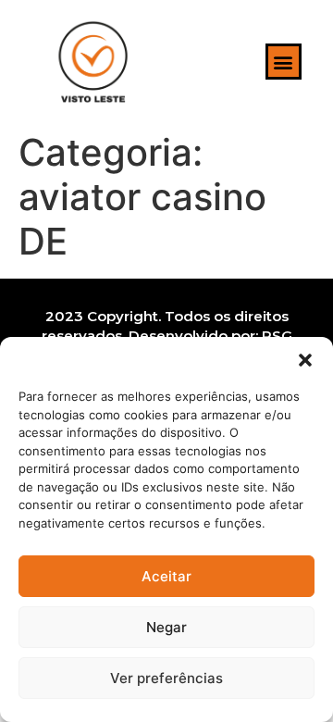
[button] (305, 360)
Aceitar (166, 576)
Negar (166, 627)
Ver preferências (166, 678)
